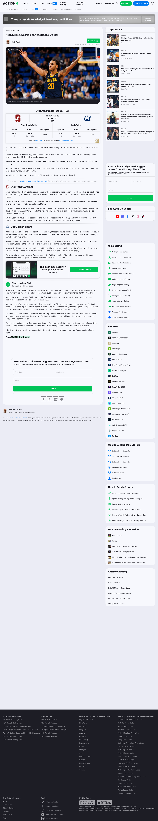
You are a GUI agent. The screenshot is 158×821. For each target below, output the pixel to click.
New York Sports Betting (121, 257)
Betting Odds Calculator (121, 451)
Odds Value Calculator (120, 456)
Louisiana (82, 726)
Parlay (114, 541)
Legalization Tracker (86, 720)
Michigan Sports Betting (121, 296)
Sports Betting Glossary (121, 504)
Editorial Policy (8, 808)
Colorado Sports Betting (121, 279)
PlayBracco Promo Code (127, 787)
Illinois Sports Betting (120, 268)
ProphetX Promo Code (126, 746)
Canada (82, 770)
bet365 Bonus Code (125, 726)
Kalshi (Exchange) (119, 370)
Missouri (82, 766)
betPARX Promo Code (126, 760)
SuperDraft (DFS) (118, 430)
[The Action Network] (10, 3)
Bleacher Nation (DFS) (120, 414)
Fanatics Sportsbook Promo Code (130, 720)
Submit (53, 389)
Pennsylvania (84, 743)
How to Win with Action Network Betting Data (129, 515)
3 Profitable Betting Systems (123, 552)
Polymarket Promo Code (127, 730)
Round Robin (117, 535)
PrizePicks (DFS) (118, 387)
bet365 (115, 332)
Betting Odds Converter (121, 462)
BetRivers (115, 376)
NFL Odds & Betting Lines (12, 720)
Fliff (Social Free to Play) (121, 365)
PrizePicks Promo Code (126, 793)
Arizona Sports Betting (120, 301)
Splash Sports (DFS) (119, 425)
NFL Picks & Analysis (49, 720)
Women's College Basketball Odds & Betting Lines (21, 733)
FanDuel (115, 436)
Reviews (113, 326)
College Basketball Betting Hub (34, 181)
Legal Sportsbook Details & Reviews (125, 493)
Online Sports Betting (120, 252)
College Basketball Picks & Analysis (54, 730)
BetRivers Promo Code (126, 766)
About (5, 801)
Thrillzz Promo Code (125, 790)
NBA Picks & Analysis (49, 723)
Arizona (82, 733)
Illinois (81, 746)
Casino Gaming (117, 571)
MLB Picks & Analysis (49, 733)
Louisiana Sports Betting (121, 263)
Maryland (82, 730)
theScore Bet (117, 360)
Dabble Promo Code (125, 773)
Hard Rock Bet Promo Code (128, 763)
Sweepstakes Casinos (116, 604)
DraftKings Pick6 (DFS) (121, 409)
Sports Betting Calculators (124, 445)
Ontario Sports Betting (120, 317)
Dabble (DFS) (117, 392)
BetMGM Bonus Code (126, 723)
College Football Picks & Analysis (53, 726)
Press (5, 818)
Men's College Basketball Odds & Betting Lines (20, 730)
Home (8, 31)
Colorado (82, 736)
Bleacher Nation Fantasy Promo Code (132, 777)
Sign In (152, 3)
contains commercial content (18, 418)
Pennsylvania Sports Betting (122, 274)
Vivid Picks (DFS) (118, 420)
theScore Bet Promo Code (127, 756)
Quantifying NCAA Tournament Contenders (128, 563)
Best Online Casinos (115, 577)
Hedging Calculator (119, 467)
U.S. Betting (115, 245)
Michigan (82, 750)
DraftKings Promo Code (126, 750)
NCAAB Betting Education (123, 529)
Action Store (7, 815)
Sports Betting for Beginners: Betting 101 (127, 499)
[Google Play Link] (104, 803)
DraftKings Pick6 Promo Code (129, 770)
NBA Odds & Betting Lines (12, 723)
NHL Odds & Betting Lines (12, 740)
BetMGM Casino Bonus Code (119, 588)
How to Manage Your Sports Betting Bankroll (129, 520)
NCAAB (16, 31)
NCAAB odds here (66, 141)
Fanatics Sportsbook (120, 338)
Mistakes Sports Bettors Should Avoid (126, 509)
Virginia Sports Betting (120, 285)
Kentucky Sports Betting (121, 306)
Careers (6, 811)
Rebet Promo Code (125, 783)
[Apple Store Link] (87, 803)
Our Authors (7, 805)
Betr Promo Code (124, 780)
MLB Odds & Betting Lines (12, 736)
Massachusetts (85, 756)
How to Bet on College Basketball (124, 546)
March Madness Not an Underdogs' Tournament (130, 557)
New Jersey (83, 740)
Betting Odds (117, 478)
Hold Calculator (118, 473)
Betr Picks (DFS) (118, 403)
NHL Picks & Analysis (49, 736)
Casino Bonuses (114, 583)
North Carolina (84, 763)
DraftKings (116, 349)
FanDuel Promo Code (126, 753)
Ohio (81, 753)
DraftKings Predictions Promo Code (131, 743)
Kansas (82, 760)
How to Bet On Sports (120, 487)
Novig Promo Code (125, 740)
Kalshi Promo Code (125, 736)
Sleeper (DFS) (117, 398)
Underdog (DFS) (118, 381)
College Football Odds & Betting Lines (17, 726)
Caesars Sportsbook (120, 354)
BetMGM (38, 141)
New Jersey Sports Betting (122, 290)
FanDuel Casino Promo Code (119, 598)
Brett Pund (16, 42)
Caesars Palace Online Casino (119, 593)
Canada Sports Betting (120, 312)
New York (83, 723)
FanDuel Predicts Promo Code (129, 733)
